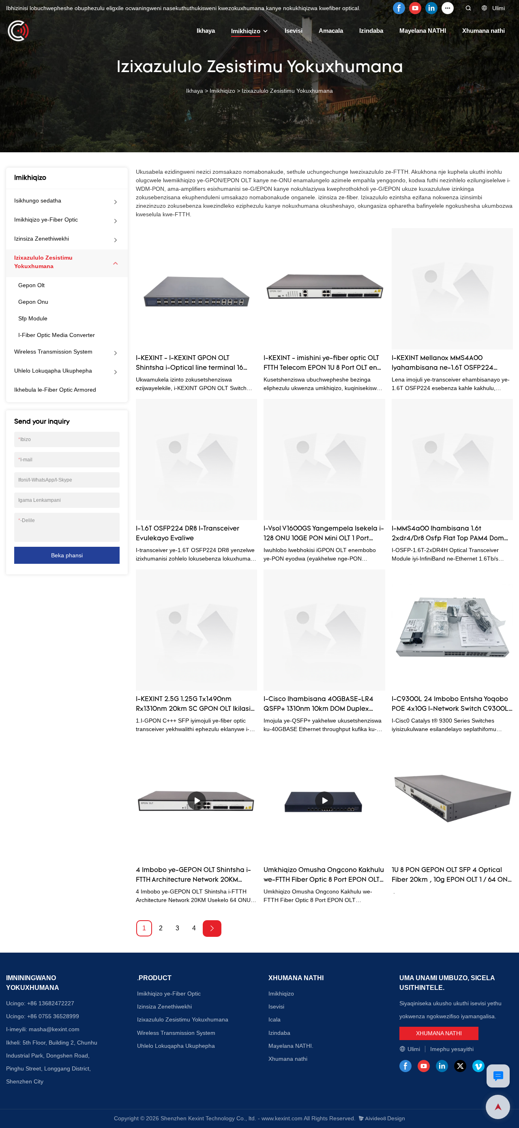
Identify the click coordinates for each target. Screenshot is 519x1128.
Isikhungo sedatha (37, 200)
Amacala (331, 30)
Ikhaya (206, 30)
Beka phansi (67, 555)
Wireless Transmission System (53, 351)
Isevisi (293, 30)
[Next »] (212, 928)
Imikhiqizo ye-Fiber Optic (46, 219)
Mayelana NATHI (422, 30)
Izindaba (371, 30)
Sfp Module (32, 318)
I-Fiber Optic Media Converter (56, 335)
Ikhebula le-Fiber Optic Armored (55, 389)
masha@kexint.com (54, 1029)
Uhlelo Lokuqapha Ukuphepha (53, 370)
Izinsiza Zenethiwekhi (41, 238)
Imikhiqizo (245, 31)
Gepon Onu (33, 302)
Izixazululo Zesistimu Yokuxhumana (287, 90)
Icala (274, 1019)
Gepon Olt (31, 285)
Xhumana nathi (483, 30)
